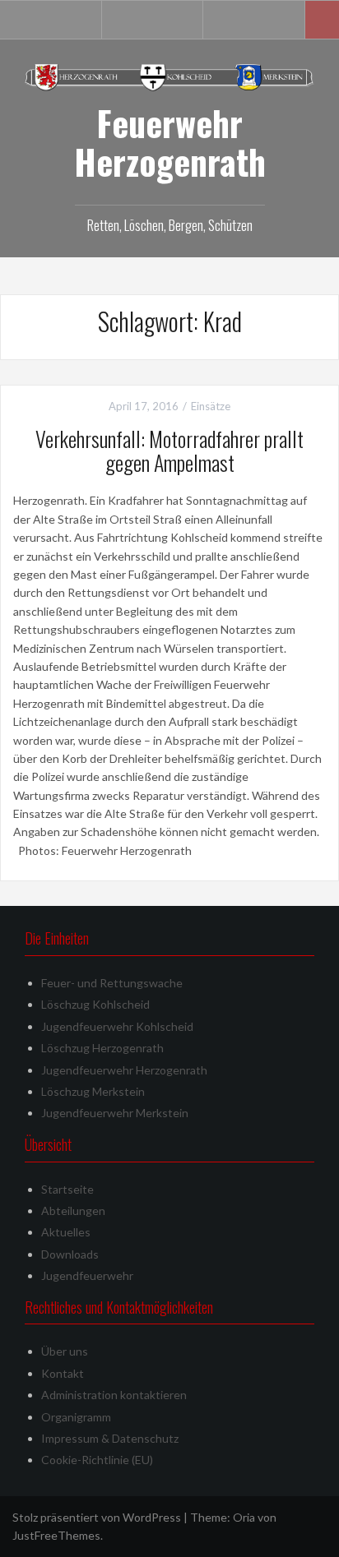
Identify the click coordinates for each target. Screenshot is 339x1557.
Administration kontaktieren (114, 1395)
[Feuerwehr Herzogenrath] (169, 76)
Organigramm (76, 1417)
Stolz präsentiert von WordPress (96, 1517)
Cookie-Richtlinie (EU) (97, 1460)
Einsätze (210, 406)
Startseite (67, 1189)
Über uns (64, 1351)
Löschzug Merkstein (93, 1091)
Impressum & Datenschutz (110, 1438)
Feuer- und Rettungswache (112, 983)
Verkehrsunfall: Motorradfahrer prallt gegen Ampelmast (169, 450)
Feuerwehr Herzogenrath (170, 141)
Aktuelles (66, 1232)
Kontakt (62, 1373)
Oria (244, 1517)
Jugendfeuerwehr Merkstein (114, 1113)
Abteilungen (73, 1210)
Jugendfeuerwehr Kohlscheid (117, 1026)
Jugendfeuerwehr (87, 1275)
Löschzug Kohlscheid (95, 1004)
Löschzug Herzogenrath (102, 1048)
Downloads (70, 1254)
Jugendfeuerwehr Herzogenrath (124, 1070)
